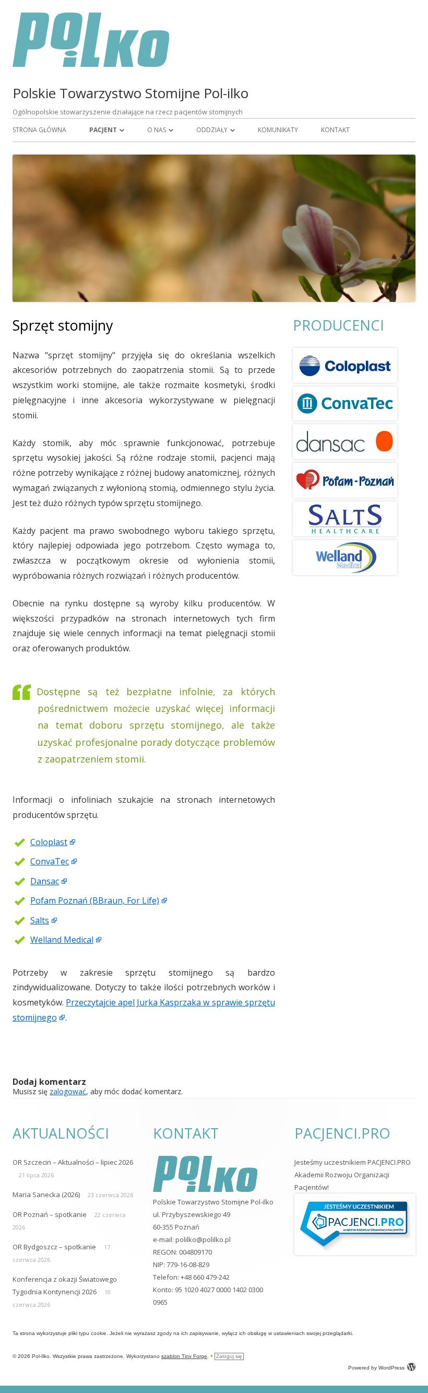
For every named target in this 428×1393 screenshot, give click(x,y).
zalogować (68, 1091)
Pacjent (103, 129)
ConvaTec (49, 861)
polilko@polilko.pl (203, 1239)
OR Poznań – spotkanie (50, 1214)
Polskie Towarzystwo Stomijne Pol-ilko (130, 93)
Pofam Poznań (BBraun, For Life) (94, 900)
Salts (39, 920)
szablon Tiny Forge (184, 1356)
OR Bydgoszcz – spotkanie (54, 1246)
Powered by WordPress (376, 1368)
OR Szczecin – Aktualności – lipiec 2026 (73, 1162)
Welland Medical (61, 939)
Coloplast (48, 842)
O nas (156, 129)
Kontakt (335, 129)
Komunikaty (278, 129)
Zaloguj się (229, 1356)
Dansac (44, 881)
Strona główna (39, 129)
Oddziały (212, 129)
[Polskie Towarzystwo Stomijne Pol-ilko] (91, 64)
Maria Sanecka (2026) (46, 1194)
